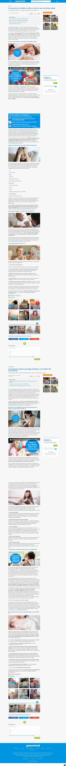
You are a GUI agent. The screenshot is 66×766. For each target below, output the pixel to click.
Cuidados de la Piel (17, 336)
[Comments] (38, 14)
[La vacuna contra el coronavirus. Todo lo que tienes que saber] (13, 320)
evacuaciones (11, 203)
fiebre (17, 660)
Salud (9, 6)
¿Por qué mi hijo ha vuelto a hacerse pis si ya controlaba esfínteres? (47, 28)
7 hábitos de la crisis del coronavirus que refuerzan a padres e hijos (23, 307)
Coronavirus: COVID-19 (25, 649)
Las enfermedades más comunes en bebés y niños (17, 324)
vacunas (27, 286)
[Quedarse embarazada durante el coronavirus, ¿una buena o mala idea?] (35, 698)
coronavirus (32, 458)
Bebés (9, 714)
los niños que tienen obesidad (28, 132)
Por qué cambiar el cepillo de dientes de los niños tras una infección (34, 318)
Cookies (22, 748)
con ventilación (23, 86)
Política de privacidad (29, 748)
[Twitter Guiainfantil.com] (53, 91)
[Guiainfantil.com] (20, 1)
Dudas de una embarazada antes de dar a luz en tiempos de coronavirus (24, 696)
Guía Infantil (33, 758)
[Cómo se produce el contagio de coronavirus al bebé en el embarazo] (13, 687)
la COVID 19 (16, 27)
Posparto (12, 714)
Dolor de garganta (12, 193)
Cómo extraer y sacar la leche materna (20, 600)
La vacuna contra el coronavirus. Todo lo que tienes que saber (13, 318)
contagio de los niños (12, 95)
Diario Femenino (40, 758)
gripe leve (29, 165)
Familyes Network (26, 758)
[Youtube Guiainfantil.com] (55, 91)
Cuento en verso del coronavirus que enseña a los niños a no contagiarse (34, 307)
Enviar (37, 359)
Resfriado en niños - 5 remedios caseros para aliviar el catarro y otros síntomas (54, 19)
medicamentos (24, 208)
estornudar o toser (29, 64)
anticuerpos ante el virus (22, 609)
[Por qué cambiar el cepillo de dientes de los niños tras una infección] (35, 320)
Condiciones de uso (23, 356)
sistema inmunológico (32, 486)
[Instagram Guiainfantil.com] (50, 91)
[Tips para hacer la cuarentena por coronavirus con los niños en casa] (35, 687)
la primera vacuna (19, 567)
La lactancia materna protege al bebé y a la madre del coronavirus (13, 307)
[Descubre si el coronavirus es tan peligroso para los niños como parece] (24, 687)
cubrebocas (10, 271)
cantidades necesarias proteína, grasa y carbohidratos (25, 522)
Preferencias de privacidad (16, 356)
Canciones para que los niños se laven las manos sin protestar (25, 266)
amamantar (20, 591)
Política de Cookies (30, 356)
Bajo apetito (11, 183)
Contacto (43, 748)
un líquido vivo (35, 463)
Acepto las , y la (21, 356)
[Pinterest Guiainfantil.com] (48, 91)
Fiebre (10, 174)
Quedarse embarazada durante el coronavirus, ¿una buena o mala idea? (35, 696)
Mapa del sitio (33, 749)
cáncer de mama (20, 545)
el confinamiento (15, 578)
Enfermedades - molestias (26, 714)
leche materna (21, 428)
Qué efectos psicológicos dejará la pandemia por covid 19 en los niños (24, 318)
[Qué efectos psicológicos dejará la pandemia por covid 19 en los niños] (24, 320)
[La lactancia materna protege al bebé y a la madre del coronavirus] (13, 309)
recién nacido (22, 507)
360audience (36, 761)
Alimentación (11, 366)
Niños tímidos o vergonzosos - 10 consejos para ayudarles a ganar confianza (54, 28)
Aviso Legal (37, 748)
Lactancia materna (31, 671)
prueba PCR (33, 229)
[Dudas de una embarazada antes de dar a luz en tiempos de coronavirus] (24, 698)
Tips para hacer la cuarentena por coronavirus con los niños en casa (34, 685)
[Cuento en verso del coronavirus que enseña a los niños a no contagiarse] (35, 309)
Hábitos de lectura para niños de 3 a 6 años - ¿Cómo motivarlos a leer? (46, 19)
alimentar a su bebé (21, 632)
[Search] (50, 1)
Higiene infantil (29, 336)
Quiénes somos (16, 748)
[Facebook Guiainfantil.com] (46, 91)
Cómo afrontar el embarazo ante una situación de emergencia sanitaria (13, 696)
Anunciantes (49, 748)
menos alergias (18, 529)
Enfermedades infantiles (29, 292)
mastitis (32, 657)
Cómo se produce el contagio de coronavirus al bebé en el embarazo (13, 685)
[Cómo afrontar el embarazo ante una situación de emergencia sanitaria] (13, 698)
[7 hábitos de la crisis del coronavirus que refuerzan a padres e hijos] (24, 309)
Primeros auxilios (11, 336)
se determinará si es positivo (17, 241)
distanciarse (10, 279)
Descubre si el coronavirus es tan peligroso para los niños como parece (23, 685)
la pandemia (14, 389)
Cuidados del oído (23, 336)
